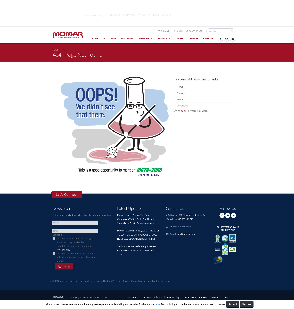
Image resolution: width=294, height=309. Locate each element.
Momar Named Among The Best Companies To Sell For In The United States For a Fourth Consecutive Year (135, 219)
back (183, 110)
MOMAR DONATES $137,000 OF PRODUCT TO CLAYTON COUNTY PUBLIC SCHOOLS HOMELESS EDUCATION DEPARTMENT (138, 234)
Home (95, 38)
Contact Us (163, 38)
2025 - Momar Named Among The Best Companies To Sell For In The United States (136, 250)
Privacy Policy (63, 249)
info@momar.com (186, 234)
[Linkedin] (232, 38)
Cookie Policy (189, 297)
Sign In (194, 38)
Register (208, 38)
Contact (226, 297)
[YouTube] (226, 38)
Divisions (126, 38)
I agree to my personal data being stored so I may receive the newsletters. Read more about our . (74, 244)
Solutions (110, 38)
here (157, 304)
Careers (180, 38)
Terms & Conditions (152, 297)
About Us (178, 31)
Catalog (201, 14)
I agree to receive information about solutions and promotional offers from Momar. (76, 257)
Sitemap (215, 297)
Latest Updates (129, 208)
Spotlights (145, 38)
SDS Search (163, 31)
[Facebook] (220, 38)
